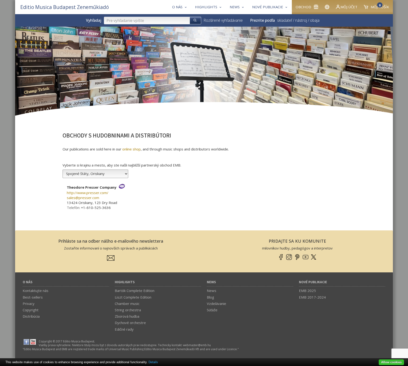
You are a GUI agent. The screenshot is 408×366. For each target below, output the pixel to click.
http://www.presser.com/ (87, 192)
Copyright (30, 310)
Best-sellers (33, 297)
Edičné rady (124, 329)
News (211, 282)
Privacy (28, 303)
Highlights (125, 282)
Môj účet (348, 6)
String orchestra (128, 310)
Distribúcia (31, 316)
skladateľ (284, 20)
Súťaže (212, 310)
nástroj (301, 20)
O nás (28, 282)
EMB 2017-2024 (312, 297)
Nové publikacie (313, 282)
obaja (314, 20)
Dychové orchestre (130, 322)
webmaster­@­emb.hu (197, 345)
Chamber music (127, 303)
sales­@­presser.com (83, 197)
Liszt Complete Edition (133, 297)
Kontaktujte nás (35, 290)
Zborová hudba (127, 316)
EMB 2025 (307, 290)
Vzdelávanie (216, 303)
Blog (210, 297)
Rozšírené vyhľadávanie (223, 20)
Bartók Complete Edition (134, 290)
